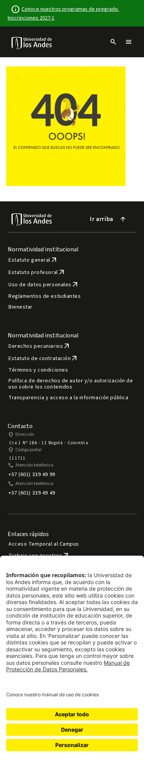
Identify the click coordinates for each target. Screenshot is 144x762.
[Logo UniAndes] (32, 43)
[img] (32, 43)
